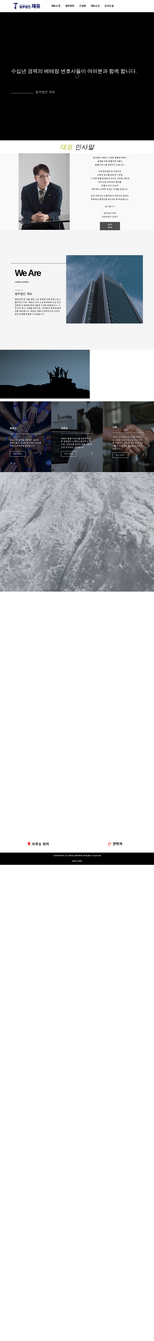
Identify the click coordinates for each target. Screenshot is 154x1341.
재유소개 (55, 6)
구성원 (82, 6)
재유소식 (95, 6)
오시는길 (109, 6)
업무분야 (69, 6)
